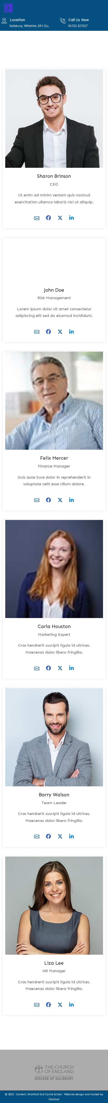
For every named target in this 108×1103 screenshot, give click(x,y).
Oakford (54, 1099)
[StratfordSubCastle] (8, 7)
